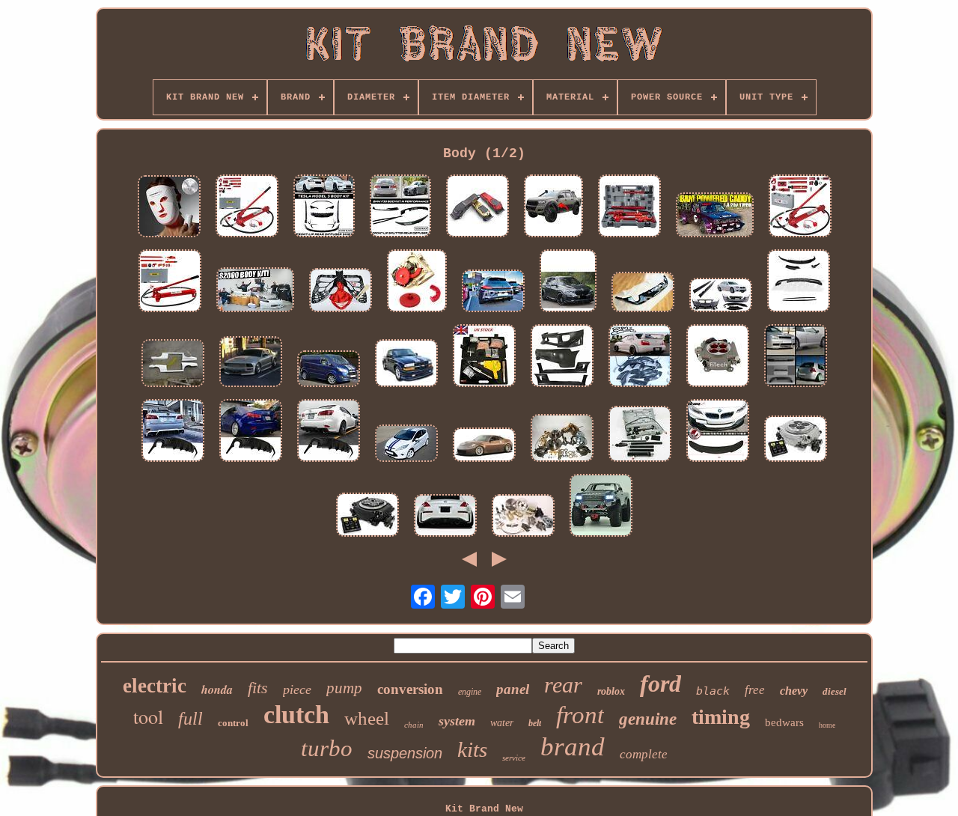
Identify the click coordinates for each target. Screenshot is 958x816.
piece (297, 689)
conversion (410, 689)
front (580, 714)
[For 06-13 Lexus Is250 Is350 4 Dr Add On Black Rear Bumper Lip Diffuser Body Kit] (328, 432)
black (713, 691)
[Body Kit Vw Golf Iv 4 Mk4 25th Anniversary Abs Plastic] (796, 357)
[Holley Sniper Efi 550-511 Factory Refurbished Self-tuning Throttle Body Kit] (367, 516)
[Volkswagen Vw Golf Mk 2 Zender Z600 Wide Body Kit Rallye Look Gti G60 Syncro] (173, 365)
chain (414, 724)
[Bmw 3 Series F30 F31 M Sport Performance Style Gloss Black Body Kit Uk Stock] (799, 282)
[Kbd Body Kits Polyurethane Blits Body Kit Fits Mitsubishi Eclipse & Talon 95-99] (562, 357)
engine (469, 691)
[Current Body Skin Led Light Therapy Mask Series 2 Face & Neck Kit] (169, 208)
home (827, 725)
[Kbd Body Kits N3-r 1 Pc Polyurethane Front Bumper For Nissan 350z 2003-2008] (484, 446)
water (501, 722)
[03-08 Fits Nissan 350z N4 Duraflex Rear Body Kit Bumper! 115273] (445, 517)
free (755, 690)
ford (660, 683)
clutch (296, 714)
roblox (611, 691)
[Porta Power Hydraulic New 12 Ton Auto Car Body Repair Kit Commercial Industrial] (170, 282)
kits (472, 749)
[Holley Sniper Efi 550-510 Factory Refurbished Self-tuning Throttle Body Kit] (796, 440)
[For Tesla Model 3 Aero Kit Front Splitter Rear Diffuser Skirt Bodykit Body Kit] (324, 207)
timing (721, 716)
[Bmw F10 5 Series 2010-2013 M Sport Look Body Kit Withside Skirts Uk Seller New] (721, 296)
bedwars (784, 722)
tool (148, 716)
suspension (404, 753)
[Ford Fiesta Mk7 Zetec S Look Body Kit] (406, 444)
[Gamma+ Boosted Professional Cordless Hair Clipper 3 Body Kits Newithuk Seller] (477, 207)
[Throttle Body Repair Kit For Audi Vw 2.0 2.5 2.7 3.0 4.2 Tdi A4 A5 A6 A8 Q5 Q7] (416, 282)
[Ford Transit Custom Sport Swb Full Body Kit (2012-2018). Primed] (328, 370)
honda (217, 689)
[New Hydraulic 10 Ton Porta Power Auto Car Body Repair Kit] (640, 435)
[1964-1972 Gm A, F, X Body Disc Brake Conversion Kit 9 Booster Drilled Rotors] (523, 517)
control (233, 722)
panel (512, 689)
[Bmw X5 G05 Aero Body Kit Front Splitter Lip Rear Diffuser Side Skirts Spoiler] (568, 282)
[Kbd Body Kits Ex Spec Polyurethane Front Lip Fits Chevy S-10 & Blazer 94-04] (406, 365)
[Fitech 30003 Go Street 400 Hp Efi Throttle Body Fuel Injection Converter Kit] (718, 357)
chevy (794, 690)
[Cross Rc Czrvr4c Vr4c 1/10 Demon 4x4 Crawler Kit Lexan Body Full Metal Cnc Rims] (601, 506)
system (457, 720)
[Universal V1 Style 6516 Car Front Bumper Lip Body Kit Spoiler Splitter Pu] (718, 432)
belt (534, 723)
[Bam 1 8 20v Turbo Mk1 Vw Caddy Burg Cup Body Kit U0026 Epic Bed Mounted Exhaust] (714, 216)
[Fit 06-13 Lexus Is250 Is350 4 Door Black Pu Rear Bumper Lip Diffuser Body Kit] (251, 432)
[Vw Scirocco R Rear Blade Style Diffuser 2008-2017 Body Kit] (493, 292)
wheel (366, 718)
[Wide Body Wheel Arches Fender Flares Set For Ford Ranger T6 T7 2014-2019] (553, 207)
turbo (327, 748)
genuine (648, 719)
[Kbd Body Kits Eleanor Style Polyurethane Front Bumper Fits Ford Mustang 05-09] (251, 363)
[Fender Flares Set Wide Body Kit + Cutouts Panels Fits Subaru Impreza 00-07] (640, 357)
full (190, 718)
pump (344, 688)
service (513, 757)
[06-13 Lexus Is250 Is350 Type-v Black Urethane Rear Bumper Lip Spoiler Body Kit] (173, 432)
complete (644, 754)
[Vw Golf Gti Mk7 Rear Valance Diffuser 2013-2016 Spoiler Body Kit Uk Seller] (643, 293)
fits (258, 687)
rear (563, 684)
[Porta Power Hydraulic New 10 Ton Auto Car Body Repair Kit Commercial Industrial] (247, 207)
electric (154, 686)
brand (572, 746)
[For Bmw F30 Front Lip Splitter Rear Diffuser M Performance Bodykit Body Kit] (400, 207)
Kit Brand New (484, 809)
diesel (834, 691)
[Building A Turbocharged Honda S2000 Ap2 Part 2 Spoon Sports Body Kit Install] (255, 291)
